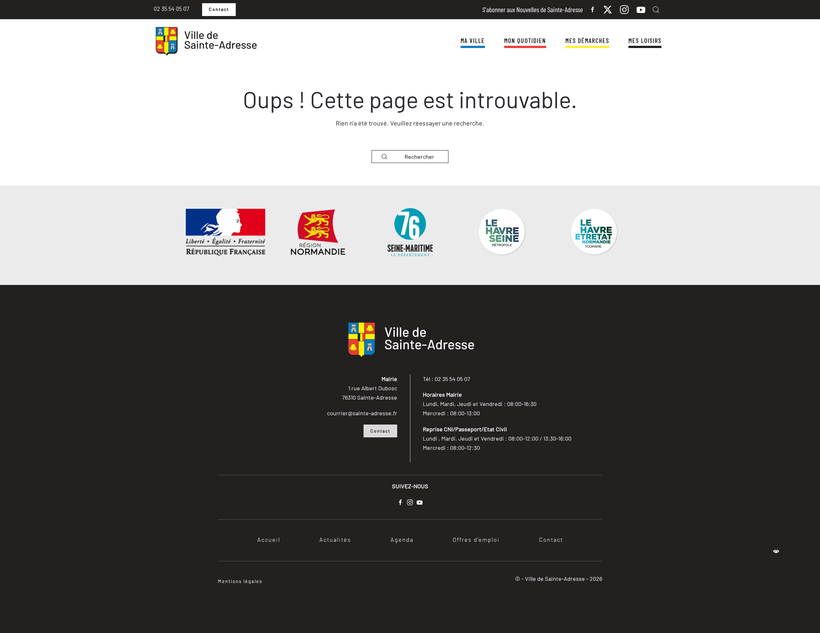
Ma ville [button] (473, 40)
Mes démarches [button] (587, 40)
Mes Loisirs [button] (644, 40)
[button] (656, 9)
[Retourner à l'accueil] (206, 42)
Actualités (335, 540)
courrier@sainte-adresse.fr (362, 413)
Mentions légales (240, 581)
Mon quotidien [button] (525, 40)
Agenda (402, 540)
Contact (219, 9)
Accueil (268, 540)
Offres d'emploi (476, 540)
